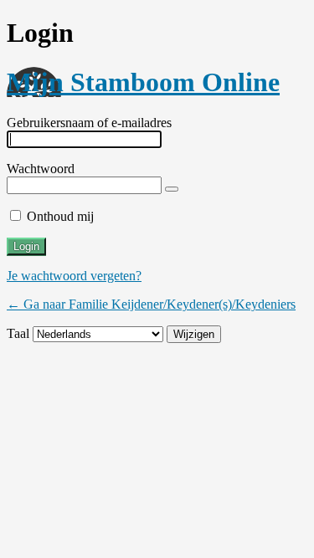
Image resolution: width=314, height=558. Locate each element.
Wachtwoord (41, 168)
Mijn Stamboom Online (143, 82)
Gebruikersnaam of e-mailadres (89, 122)
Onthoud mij (60, 216)
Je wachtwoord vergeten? (74, 276)
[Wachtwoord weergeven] (171, 189)
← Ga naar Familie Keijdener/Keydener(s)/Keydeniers (151, 304)
